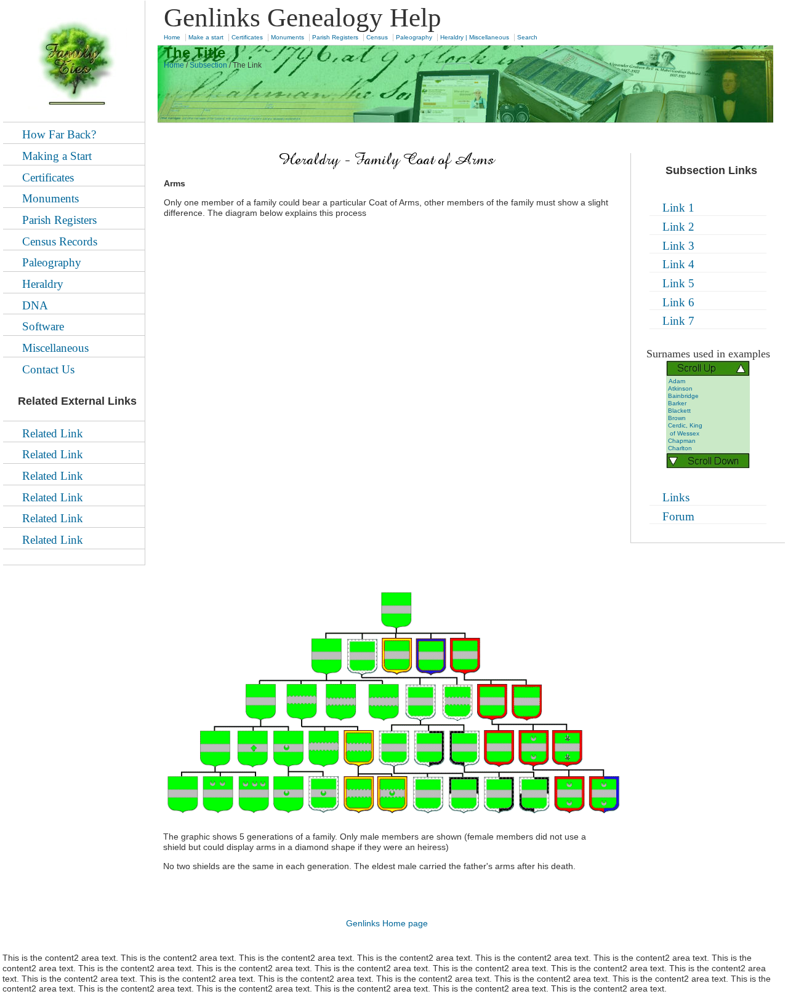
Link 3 (678, 245)
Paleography (414, 37)
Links (676, 497)
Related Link (52, 433)
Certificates (247, 37)
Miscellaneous (55, 347)
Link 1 (678, 207)
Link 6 (678, 302)
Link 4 (678, 264)
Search (527, 37)
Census (377, 37)
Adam (677, 381)
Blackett (679, 410)
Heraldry (42, 283)
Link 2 (678, 226)
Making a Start (57, 155)
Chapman (682, 440)
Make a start (205, 37)
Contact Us (48, 369)
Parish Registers (335, 37)
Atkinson (680, 388)
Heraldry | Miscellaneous (474, 37)
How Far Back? (59, 134)
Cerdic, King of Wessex (684, 429)
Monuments (287, 37)
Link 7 (678, 320)
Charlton (680, 448)
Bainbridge (683, 395)
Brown (677, 418)
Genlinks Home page (387, 923)
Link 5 (678, 283)
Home (172, 37)
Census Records (59, 241)
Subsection (208, 65)
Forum (678, 516)
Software (43, 326)
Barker (677, 403)
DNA (35, 305)
